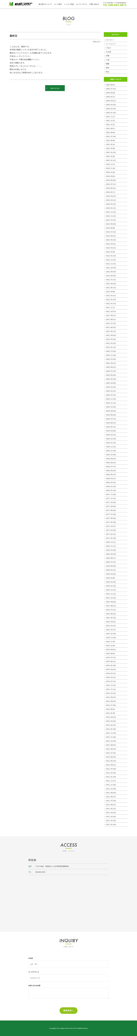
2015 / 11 (109, 594)
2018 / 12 (109, 446)
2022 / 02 (109, 299)
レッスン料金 (69, 4)
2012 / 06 (109, 757)
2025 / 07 (109, 136)
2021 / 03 (109, 339)
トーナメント (111, 44)
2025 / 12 (109, 116)
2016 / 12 (109, 542)
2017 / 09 (109, 506)
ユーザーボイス (81, 4)
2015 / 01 (109, 633)
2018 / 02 (109, 486)
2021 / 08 (109, 319)
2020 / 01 (109, 395)
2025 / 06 (109, 140)
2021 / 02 (109, 343)
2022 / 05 (109, 287)
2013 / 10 (109, 693)
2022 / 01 (109, 303)
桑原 (107, 64)
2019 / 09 (109, 411)
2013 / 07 (109, 705)
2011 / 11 (109, 785)
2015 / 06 (109, 613)
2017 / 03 (109, 530)
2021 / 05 (109, 331)
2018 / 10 (109, 454)
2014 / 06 (109, 661)
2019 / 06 (109, 423)
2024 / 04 (109, 196)
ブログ (108, 48)
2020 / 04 (109, 383)
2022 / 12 (109, 260)
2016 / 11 (109, 546)
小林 (107, 60)
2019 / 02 (109, 438)
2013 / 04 (109, 717)
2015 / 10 (109, 598)
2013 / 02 (109, 725)
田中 (107, 68)
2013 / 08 (109, 701)
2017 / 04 (109, 526)
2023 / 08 (109, 228)
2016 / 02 (109, 582)
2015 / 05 (109, 617)
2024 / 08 (109, 180)
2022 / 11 (109, 263)
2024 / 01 (109, 208)
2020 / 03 (109, 387)
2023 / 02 (109, 252)
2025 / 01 (109, 160)
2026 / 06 (109, 92)
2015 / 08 (109, 606)
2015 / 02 (109, 629)
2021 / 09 (109, 315)
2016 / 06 (109, 566)
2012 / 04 (109, 765)
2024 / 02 (109, 204)
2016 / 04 (109, 574)
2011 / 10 (109, 788)
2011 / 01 (109, 824)
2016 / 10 (109, 550)
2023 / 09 (109, 224)
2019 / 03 (109, 435)
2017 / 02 (109, 534)
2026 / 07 (109, 88)
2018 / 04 (109, 478)
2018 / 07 (109, 466)
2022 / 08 (109, 275)
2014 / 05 (109, 665)
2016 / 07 (109, 562)
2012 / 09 (109, 745)
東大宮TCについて (45, 4)
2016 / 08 (109, 558)
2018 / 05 (109, 474)
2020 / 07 (109, 371)
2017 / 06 (109, 518)
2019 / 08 (109, 415)
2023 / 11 (109, 216)
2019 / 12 (109, 399)
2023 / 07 (109, 232)
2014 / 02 (109, 677)
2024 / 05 (109, 192)
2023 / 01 (109, 256)
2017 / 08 (109, 510)
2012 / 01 (109, 777)
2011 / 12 (109, 781)
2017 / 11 (109, 498)
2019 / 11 (109, 403)
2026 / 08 (109, 85)
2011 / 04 (109, 812)
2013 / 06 (109, 709)
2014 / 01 (109, 681)
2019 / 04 (109, 431)
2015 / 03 (109, 625)
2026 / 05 (109, 96)
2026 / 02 (109, 108)
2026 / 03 (109, 104)
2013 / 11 (109, 689)
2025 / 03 (109, 152)
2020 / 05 (109, 379)
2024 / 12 (109, 164)
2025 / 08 (109, 132)
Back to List (55, 88)
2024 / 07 (109, 184)
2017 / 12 (109, 494)
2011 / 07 (109, 800)
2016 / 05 (109, 570)
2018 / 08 (109, 462)
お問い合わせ (94, 4)
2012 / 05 (109, 761)
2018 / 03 (109, 482)
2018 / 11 (109, 450)
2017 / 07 (109, 514)
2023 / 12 (109, 212)
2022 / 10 (109, 267)
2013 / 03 (109, 721)
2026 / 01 (109, 112)
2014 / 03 (109, 673)
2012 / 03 (109, 769)
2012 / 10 (109, 741)
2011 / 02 (109, 820)
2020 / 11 (109, 355)
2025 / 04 (109, 148)
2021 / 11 (109, 307)
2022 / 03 (109, 295)
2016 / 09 (109, 554)
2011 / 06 (109, 804)
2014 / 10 (109, 645)
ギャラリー (110, 40)
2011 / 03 (109, 816)
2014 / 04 (109, 669)
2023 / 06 (109, 236)
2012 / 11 (109, 737)
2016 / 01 (109, 586)
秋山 (107, 72)
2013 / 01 (109, 729)
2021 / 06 (109, 327)
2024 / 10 (109, 172)
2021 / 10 (109, 311)
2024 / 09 (109, 176)
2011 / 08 (109, 796)
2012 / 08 (109, 749)
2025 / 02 (109, 156)
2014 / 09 (109, 649)
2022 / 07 (109, 279)
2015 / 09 (109, 602)
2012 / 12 (109, 733)
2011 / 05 (109, 808)
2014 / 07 (109, 657)
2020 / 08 (109, 367)
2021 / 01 (109, 347)
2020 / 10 (109, 359)
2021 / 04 (109, 335)
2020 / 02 (109, 391)
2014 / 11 (109, 641)
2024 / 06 (109, 188)
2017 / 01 (109, 538)
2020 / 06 (109, 375)
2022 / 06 (109, 283)
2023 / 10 (109, 220)
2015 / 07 (109, 610)
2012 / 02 (109, 773)
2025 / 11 (109, 120)
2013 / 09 (109, 697)
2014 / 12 (109, 637)
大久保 (108, 52)
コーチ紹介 (58, 4)
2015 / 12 (109, 590)
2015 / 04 (109, 621)
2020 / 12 (109, 351)
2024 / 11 (109, 168)
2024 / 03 (109, 200)
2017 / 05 (109, 522)
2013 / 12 (109, 685)
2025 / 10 (109, 124)
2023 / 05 (109, 240)
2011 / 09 (109, 792)
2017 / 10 (109, 502)
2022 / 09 (109, 271)
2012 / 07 (109, 753)
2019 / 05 (109, 427)
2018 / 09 (109, 458)
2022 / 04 (109, 291)
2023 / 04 (109, 244)
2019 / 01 (109, 442)
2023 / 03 (109, 248)
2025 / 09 (109, 128)
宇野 (107, 56)
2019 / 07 (109, 419)
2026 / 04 (109, 100)
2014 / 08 (109, 653)
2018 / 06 (109, 470)
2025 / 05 (109, 144)
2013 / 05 (109, 713)
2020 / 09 (109, 363)
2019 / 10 (109, 407)
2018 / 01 (109, 490)
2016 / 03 (109, 578)
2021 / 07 (109, 323)
